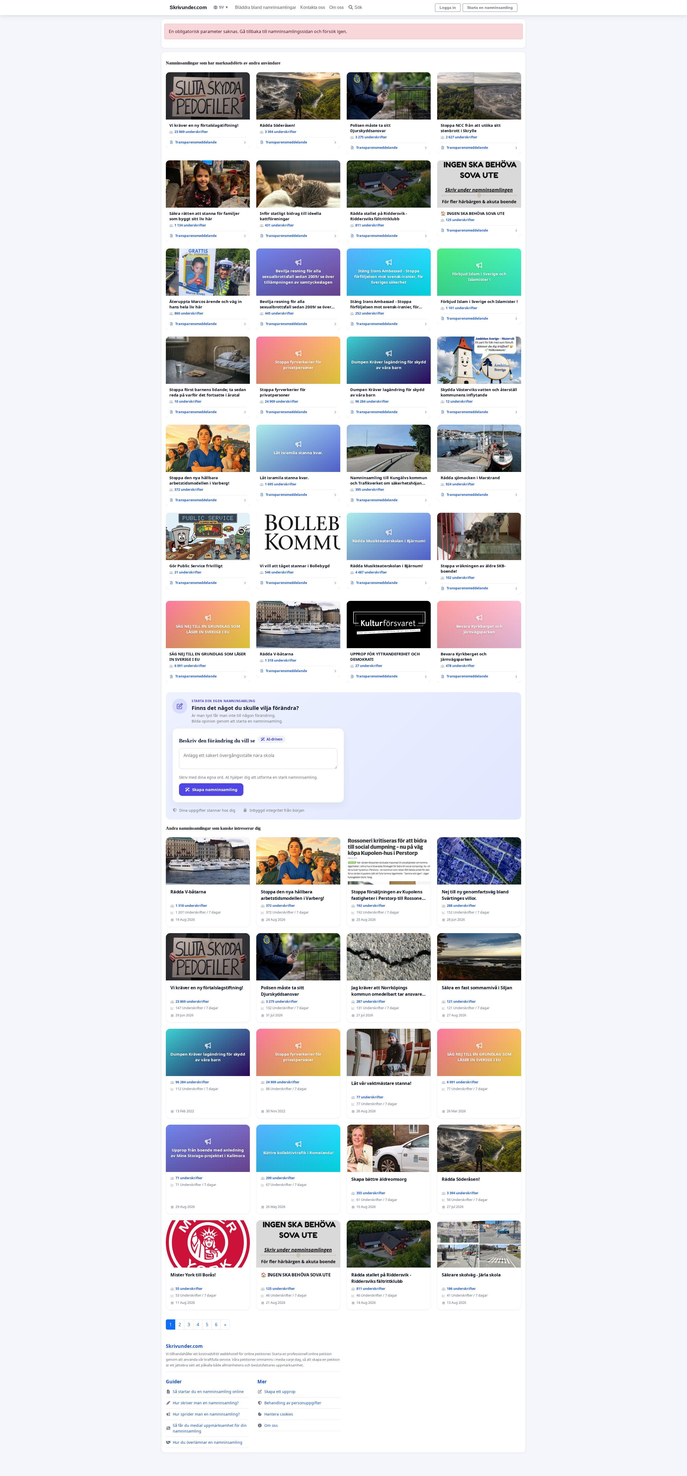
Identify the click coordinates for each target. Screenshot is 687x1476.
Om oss (336, 7)
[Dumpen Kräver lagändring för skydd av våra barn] (389, 377)
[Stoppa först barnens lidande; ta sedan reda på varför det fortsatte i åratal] (208, 377)
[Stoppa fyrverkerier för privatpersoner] (298, 377)
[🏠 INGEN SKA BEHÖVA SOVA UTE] (479, 198)
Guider (174, 1381)
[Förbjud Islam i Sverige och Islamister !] (479, 286)
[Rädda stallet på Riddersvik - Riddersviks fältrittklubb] (389, 201)
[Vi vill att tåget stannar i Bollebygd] (298, 551)
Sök (358, 7)
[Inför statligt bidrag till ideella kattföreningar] (298, 201)
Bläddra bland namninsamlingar (265, 7)
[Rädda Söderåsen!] (298, 110)
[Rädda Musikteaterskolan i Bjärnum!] (389, 551)
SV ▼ (224, 7)
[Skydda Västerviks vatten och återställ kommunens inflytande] (479, 377)
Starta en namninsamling (490, 7)
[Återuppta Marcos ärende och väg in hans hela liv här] (208, 289)
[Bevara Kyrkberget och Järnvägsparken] (479, 642)
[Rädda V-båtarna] (298, 639)
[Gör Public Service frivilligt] (208, 551)
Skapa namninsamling (214, 789)
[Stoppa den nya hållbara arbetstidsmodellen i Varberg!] (208, 465)
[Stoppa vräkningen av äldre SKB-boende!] (479, 553)
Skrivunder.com (188, 7)
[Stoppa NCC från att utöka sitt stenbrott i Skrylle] (479, 113)
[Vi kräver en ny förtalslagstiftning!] (208, 110)
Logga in (448, 7)
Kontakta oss (312, 7)
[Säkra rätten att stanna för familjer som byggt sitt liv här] (208, 201)
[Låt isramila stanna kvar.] (298, 463)
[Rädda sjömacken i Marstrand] (479, 463)
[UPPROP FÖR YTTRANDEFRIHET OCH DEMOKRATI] (389, 642)
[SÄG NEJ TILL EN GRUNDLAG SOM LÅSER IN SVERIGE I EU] (208, 642)
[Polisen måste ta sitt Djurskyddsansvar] (389, 113)
